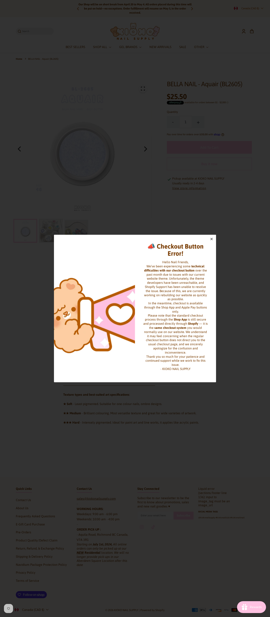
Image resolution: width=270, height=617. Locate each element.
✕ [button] (211, 239)
